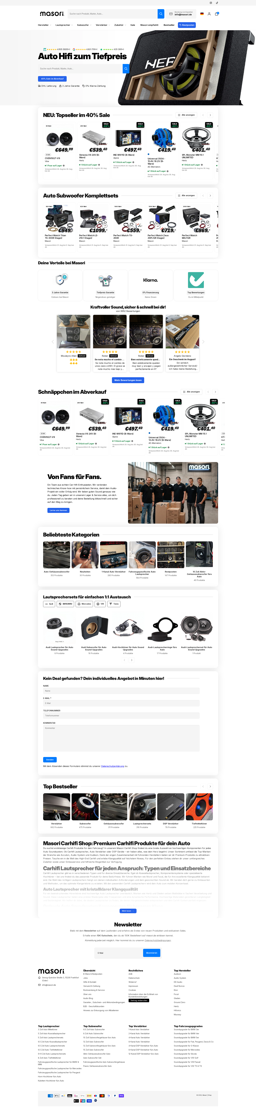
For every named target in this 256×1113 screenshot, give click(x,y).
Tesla (115, 604)
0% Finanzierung (151, 292)
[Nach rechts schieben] (210, 115)
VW (102, 604)
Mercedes (86, 604)
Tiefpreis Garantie (105, 292)
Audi (51, 604)
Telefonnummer (51, 710)
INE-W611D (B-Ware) (124, 155)
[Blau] (148, 154)
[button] (216, 13)
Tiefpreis (109, 56)
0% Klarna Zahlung (95, 86)
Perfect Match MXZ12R (189, 236)
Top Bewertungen (195, 292)
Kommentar (49, 723)
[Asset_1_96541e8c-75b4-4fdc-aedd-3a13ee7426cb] (51, 973)
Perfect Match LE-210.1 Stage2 (88, 236)
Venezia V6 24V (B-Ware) (89, 156)
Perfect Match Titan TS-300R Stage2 (55, 236)
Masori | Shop (207, 1095)
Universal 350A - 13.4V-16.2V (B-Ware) (156, 161)
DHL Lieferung (48, 86)
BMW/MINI (67, 604)
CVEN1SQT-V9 (52, 158)
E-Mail (47, 698)
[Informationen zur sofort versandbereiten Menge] (64, 166)
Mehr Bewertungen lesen (128, 380)
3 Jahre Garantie (71, 86)
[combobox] (116, 14)
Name (46, 686)
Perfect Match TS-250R (123, 236)
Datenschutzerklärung (112, 766)
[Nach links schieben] (203, 115)
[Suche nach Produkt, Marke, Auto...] (161, 14)
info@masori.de (49, 985)
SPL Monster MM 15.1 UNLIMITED (193, 156)
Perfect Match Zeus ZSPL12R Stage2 (158, 236)
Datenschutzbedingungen (158, 940)
